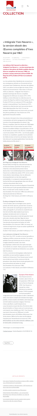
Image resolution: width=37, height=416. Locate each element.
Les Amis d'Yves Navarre (19, 59)
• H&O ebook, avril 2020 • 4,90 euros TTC (18, 230)
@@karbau (17, 57)
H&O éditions (6, 59)
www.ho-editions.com (26, 320)
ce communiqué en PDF (17, 327)
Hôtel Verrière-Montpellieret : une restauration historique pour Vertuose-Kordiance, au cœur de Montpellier (16, 394)
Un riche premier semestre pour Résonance (14, 390)
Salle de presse (7, 61)
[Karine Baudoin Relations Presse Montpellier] (12, 6)
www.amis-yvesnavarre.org (13, 322)
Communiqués (26, 57)
